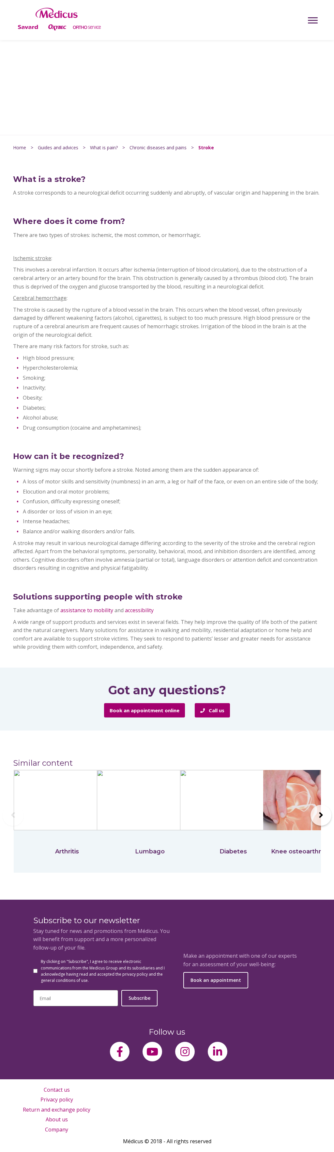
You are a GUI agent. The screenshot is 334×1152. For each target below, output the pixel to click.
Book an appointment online (144, 710)
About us (57, 1119)
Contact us (57, 1089)
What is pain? (104, 147)
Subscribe (139, 998)
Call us (215, 710)
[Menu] (313, 20)
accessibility (139, 610)
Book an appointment (215, 980)
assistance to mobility (86, 610)
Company (56, 1129)
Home (19, 147)
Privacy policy (56, 1099)
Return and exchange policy (56, 1109)
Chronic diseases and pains (158, 147)
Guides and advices (58, 147)
